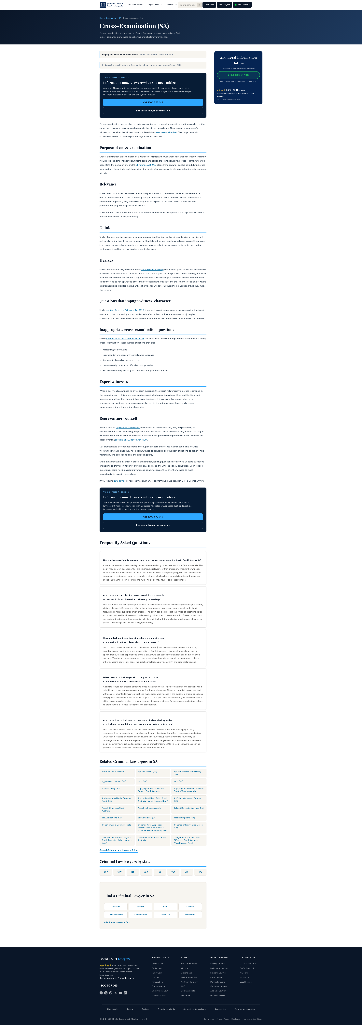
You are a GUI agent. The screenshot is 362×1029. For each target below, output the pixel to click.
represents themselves (128, 427)
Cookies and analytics (245, 1009)
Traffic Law (157, 968)
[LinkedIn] (125, 993)
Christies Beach (116, 914)
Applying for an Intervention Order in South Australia (151, 790)
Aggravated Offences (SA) (114, 781)
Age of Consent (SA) (147, 771)
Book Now (209, 5)
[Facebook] (101, 993)
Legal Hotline (246, 982)
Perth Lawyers (216, 977)
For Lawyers (224, 5)
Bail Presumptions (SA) (184, 817)
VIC (186, 872)
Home (102, 18)
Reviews (145, 1009)
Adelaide (116, 906)
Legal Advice (153, 5)
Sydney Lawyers (217, 963)
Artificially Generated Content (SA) (188, 799)
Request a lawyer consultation (153, 110)
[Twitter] (115, 993)
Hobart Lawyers (217, 995)
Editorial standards (166, 1009)
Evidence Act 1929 (146, 164)
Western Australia (189, 977)
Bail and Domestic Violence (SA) (189, 808)
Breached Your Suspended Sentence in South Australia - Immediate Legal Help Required (152, 828)
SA (120, 18)
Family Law (157, 973)
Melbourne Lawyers (219, 968)
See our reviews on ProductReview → (230, 100)
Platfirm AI (244, 977)
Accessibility (220, 1009)
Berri (165, 906)
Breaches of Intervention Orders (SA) (188, 826)
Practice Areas (135, 5)
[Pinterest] (110, 993)
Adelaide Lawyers (218, 990)
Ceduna (190, 906)
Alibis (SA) (142, 781)
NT (132, 872)
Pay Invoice (209, 1019)
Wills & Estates (159, 995)
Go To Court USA (248, 963)
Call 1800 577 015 (153, 102)
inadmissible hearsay (152, 269)
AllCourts (244, 973)
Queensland (186, 973)
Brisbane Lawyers (218, 973)
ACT (106, 872)
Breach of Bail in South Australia (116, 825)
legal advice (120, 480)
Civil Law (156, 977)
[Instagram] (105, 993)
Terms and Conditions (252, 1019)
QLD (146, 872)
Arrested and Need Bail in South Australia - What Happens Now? (153, 799)
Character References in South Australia (152, 839)
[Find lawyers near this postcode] (199, 5)
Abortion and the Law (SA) (114, 771)
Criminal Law (111, 18)
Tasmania (185, 995)
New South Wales (189, 963)
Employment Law (160, 990)
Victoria (184, 968)
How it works (112, 1009)
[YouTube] (120, 993)
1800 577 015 (243, 5)
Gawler (140, 906)
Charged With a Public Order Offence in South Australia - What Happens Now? (187, 840)
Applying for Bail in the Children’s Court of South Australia (189, 790)
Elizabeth (165, 914)
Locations (170, 5)
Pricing (130, 1009)
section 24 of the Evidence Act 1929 (125, 310)
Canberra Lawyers (218, 986)
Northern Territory (189, 982)
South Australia (188, 990)
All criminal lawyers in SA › (117, 922)
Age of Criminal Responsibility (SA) (187, 773)
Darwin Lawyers (217, 982)
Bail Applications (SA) (112, 817)
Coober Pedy (140, 914)
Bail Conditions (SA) (147, 817)
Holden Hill (190, 914)
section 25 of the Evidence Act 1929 (125, 338)
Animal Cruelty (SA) (111, 788)
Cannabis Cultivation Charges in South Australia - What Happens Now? (117, 840)
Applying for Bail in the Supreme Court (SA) (117, 799)
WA (200, 872)
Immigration (157, 982)
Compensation (158, 986)
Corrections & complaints (194, 1009)
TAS (173, 872)
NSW (119, 872)
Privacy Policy (223, 1019)
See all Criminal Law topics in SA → (119, 850)
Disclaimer (236, 1019)
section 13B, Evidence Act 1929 (130, 439)
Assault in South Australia (149, 808)
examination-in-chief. (166, 132)
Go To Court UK (247, 968)
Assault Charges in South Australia (113, 809)
